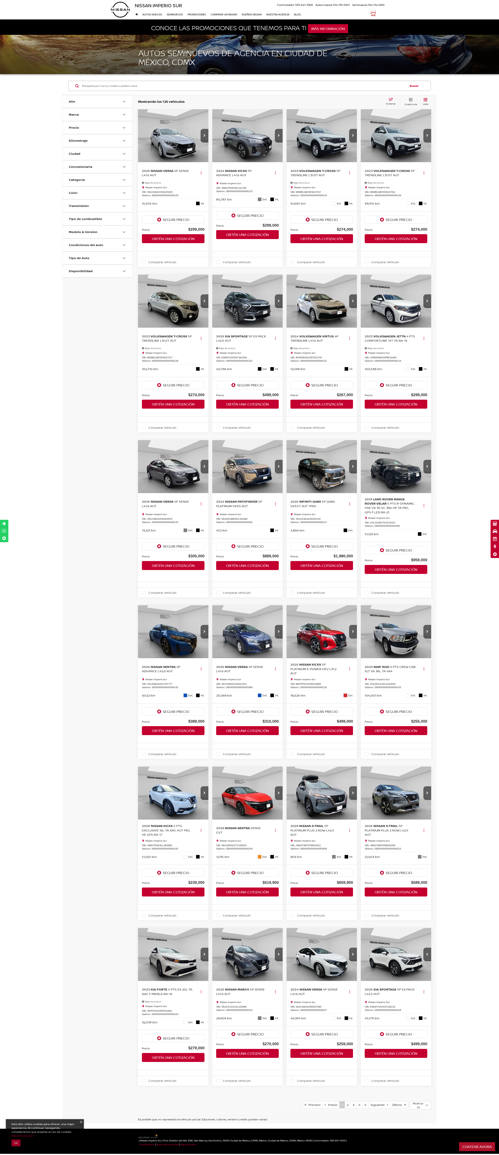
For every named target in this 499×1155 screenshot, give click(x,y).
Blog (297, 14)
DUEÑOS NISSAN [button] (252, 14)
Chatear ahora (477, 1146)
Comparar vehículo (162, 262)
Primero (313, 1105)
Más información (328, 28)
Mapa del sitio (188, 1144)
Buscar (414, 86)
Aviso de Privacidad (167, 1144)
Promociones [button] (197, 14)
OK (16, 1143)
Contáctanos (146, 1144)
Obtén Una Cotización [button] (173, 238)
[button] (495, 554)
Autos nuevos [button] (152, 14)
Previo (331, 1105)
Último (398, 1105)
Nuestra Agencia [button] (277, 14)
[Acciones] (201, 172)
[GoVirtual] (148, 1136)
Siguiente (379, 1105)
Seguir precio (176, 219)
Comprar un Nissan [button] (224, 14)
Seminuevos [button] (175, 14)
